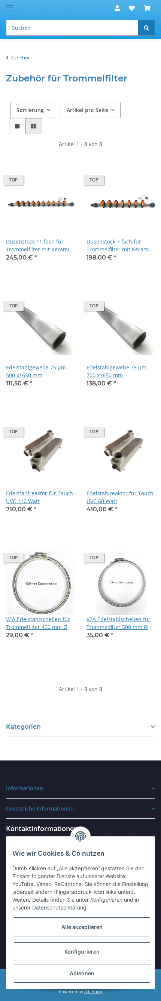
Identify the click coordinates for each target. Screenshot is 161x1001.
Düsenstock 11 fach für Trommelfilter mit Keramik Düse (39, 245)
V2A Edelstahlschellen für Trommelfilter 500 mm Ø (118, 623)
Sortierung (30, 110)
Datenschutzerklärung (59, 907)
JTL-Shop (93, 991)
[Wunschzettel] (131, 8)
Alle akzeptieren (82, 927)
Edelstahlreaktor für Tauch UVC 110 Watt (39, 497)
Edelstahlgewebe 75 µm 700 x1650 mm (116, 371)
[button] (117, 8)
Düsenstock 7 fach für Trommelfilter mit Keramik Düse (119, 245)
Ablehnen (82, 973)
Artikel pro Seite (87, 110)
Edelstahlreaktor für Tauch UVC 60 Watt (120, 497)
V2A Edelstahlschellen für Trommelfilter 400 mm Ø (38, 623)
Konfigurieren (82, 951)
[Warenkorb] (147, 8)
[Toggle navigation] (9, 4)
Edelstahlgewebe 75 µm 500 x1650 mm (36, 371)
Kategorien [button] (23, 726)
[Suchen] (146, 28)
